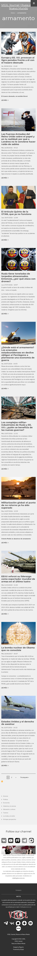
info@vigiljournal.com (18, 878)
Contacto (18, 890)
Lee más (4, 100)
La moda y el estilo (9, 816)
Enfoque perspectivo (9, 819)
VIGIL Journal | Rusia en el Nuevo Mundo (18, 6)
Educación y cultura (9, 809)
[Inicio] (18, 915)
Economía (6, 803)
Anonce (5, 796)
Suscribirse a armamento (2, 781)
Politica (5, 799)
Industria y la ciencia (9, 806)
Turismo (5, 813)
